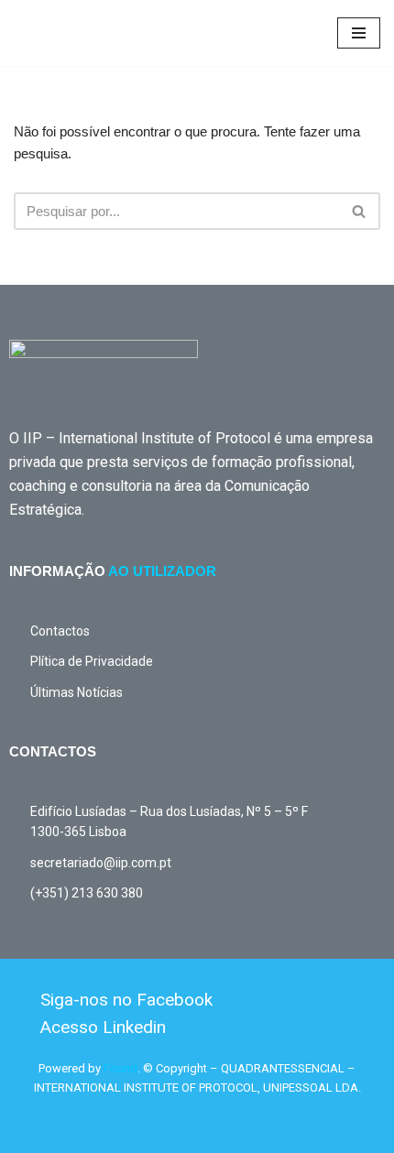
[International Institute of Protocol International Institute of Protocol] (69, 33)
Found (120, 1068)
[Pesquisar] (359, 211)
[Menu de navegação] (358, 33)
